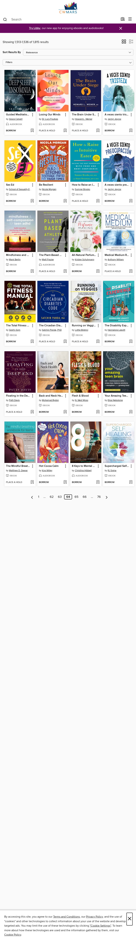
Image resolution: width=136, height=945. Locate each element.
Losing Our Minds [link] (49, 114)
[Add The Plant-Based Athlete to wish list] (65, 271)
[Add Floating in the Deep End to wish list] (32, 412)
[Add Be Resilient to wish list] (65, 201)
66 (85, 497)
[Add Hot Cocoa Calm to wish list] (65, 482)
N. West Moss (81, 400)
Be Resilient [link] (46, 185)
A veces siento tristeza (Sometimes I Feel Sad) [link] (117, 114)
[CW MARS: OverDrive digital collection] (68, 7)
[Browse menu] (130, 19)
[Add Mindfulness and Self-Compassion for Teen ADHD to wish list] (32, 271)
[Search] (5, 19)
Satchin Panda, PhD (52, 330)
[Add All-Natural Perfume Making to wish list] (98, 271)
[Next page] (106, 497)
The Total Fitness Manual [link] (18, 325)
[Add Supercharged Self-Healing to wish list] (131, 482)
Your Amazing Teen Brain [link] (117, 395)
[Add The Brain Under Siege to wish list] (98, 130)
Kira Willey (47, 470)
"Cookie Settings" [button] (100, 925)
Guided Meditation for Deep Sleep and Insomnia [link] (18, 114)
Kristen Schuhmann (84, 259)
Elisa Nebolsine (115, 400)
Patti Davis (14, 400)
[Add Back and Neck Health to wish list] (65, 412)
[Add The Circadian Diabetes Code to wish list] (65, 341)
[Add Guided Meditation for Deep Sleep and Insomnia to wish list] (32, 130)
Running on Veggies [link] (84, 325)
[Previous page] (32, 497)
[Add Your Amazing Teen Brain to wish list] (131, 412)
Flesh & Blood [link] (80, 395)
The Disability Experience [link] (117, 325)
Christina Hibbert (83, 470)
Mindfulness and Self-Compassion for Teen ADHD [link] (18, 255)
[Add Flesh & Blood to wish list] (98, 412)
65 (76, 497)
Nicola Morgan (49, 189)
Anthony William (116, 259)
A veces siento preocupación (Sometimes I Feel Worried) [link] (117, 185)
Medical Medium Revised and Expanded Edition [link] (117, 255)
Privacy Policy (94, 916)
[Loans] (123, 20)
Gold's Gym (14, 330)
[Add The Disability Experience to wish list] (131, 341)
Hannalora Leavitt (116, 330)
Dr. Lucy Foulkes (50, 119)
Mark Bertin (15, 259)
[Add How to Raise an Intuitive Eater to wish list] (98, 201)
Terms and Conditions (66, 916)
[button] (124, 42)
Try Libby (34, 28)
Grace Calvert (15, 119)
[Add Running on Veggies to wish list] (98, 341)
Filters (9, 62)
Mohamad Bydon (50, 400)
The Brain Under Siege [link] (84, 114)
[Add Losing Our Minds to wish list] (65, 130)
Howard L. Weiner (83, 119)
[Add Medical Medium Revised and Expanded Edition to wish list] (131, 271)
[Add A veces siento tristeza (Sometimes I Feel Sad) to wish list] (131, 130)
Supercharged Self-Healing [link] (117, 466)
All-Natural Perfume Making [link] (84, 255)
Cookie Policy (12, 935)
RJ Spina (112, 470)
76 (99, 497)
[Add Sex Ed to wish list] (32, 201)
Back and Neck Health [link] (51, 395)
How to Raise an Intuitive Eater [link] (84, 185)
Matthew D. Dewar (18, 470)
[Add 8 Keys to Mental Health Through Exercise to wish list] (98, 482)
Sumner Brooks (82, 189)
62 (52, 497)
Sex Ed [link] (10, 185)
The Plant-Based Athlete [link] (51, 255)
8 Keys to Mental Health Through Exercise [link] (84, 466)
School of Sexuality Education (20, 189)
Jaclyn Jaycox (114, 119)
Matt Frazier (48, 259)
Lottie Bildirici (81, 330)
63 (60, 497)
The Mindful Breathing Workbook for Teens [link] (18, 466)
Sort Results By (12, 52)
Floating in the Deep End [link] (18, 395)
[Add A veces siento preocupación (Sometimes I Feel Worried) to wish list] (131, 201)
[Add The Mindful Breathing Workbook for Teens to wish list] (32, 482)
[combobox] (60, 19)
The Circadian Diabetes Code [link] (51, 325)
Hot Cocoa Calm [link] (48, 466)
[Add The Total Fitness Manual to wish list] (32, 341)
